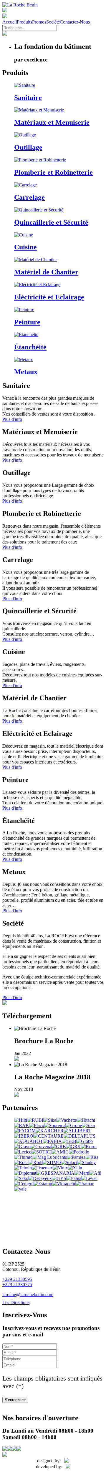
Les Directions (15, 1302)
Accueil (9, 21)
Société (53, 21)
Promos (39, 21)
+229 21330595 (17, 1279)
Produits (24, 21)
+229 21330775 (17, 1284)
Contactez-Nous (75, 21)
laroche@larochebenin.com (27, 1294)
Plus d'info (12, 419)
